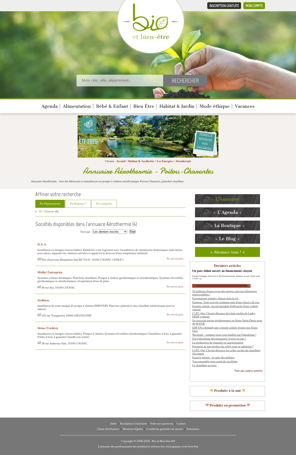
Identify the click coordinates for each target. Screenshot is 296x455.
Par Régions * (78, 203)
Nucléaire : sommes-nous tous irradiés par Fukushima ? (224, 334)
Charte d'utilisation (108, 429)
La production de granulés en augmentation (217, 342)
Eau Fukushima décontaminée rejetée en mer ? (219, 338)
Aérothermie (183, 161)
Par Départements (50, 203)
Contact (181, 423)
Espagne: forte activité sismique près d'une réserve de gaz (225, 302)
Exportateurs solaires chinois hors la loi (215, 298)
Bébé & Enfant (112, 106)
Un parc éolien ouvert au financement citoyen (222, 271)
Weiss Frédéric (48, 328)
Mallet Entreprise (49, 272)
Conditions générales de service (164, 429)
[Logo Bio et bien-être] (150, 38)
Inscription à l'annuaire (133, 423)
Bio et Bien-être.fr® (163, 441)
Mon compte (254, 5)
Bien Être (143, 106)
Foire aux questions (161, 423)
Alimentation (77, 106)
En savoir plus (175, 258)
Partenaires (193, 429)
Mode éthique (215, 106)
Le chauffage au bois (204, 365)
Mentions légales (133, 429)
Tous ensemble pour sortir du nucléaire (214, 361)
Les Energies (165, 161)
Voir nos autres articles (248, 370)
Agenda (49, 106)
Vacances (245, 106)
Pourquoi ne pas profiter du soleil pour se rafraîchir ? (223, 346)
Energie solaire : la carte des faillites (213, 357)
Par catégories (104, 203)
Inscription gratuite (224, 5)
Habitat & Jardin (176, 106)
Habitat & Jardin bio (141, 161)
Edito (113, 423)
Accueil (120, 161)
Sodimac (43, 300)
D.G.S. (42, 244)
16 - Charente (46, 211)
